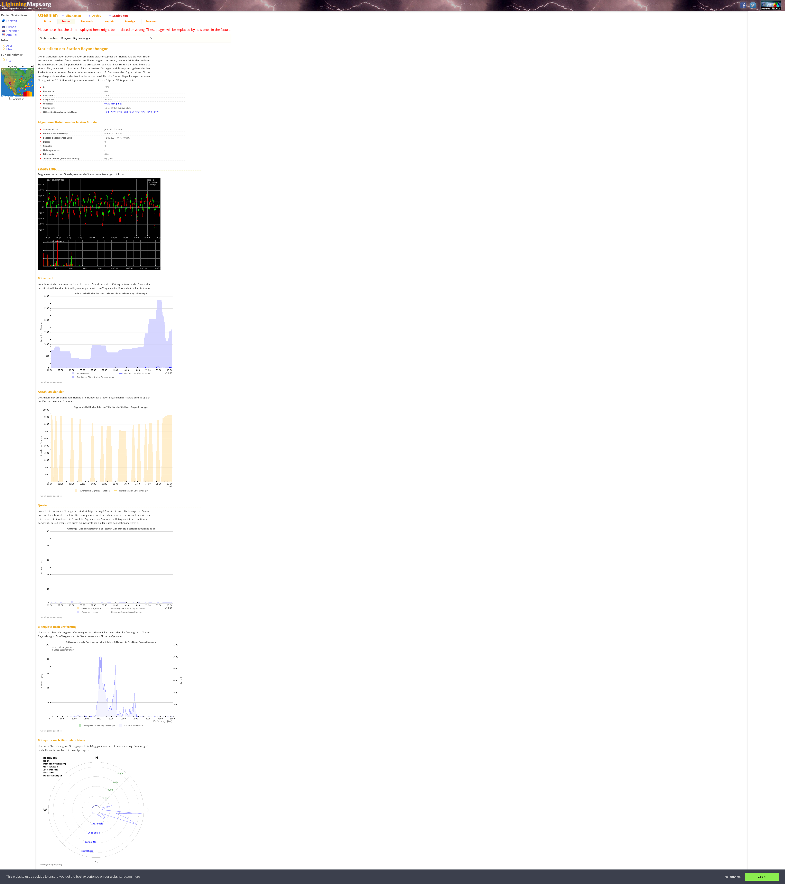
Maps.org (26, 4)
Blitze (47, 21)
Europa (11, 27)
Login (9, 60)
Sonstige (129, 21)
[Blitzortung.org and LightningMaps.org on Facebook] (743, 5)
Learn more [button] (131, 876)
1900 (106, 111)
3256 (149, 111)
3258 (143, 111)
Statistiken (120, 16)
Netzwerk (87, 21)
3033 (119, 111)
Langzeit (108, 21)
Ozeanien (12, 31)
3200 (125, 111)
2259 (113, 111)
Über (9, 49)
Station (66, 21)
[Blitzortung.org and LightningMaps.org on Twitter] (752, 5)
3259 (156, 111)
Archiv (96, 16)
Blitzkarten (73, 16)
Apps (9, 45)
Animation (19, 98)
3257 (131, 111)
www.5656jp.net (113, 103)
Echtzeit (11, 21)
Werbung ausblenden (766, 140)
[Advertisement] (17, 184)
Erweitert (151, 21)
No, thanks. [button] (733, 876)
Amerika (12, 35)
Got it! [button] (762, 876)
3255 (137, 111)
